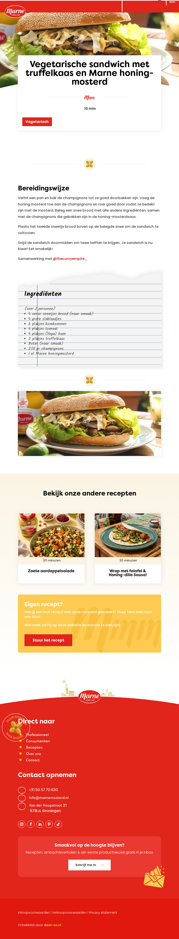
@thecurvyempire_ (70, 258)
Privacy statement (103, 912)
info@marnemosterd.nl (49, 797)
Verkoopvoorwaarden (69, 912)
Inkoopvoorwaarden (34, 912)
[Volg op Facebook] (30, 824)
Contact (33, 760)
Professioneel (37, 734)
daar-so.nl (52, 925)
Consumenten (38, 741)
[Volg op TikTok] (58, 824)
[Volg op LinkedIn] (40, 824)
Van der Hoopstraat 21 (48, 805)
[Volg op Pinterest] (49, 824)
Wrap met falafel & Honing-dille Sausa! (128, 572)
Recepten (34, 747)
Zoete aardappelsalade (51, 571)
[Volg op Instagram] (21, 824)
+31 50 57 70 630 (43, 789)
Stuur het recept (48, 640)
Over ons (33, 753)
